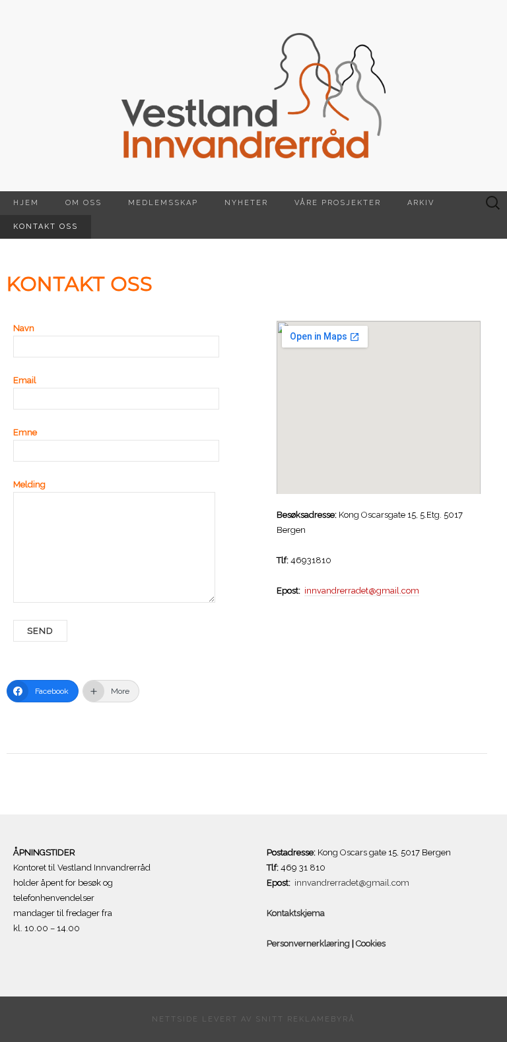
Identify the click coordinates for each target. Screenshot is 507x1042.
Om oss (83, 203)
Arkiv (420, 203)
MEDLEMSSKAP (163, 203)
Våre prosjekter (337, 203)
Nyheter (246, 203)
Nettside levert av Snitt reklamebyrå (253, 1019)
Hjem (26, 203)
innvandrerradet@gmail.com (361, 591)
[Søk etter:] (493, 203)
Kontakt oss (45, 226)
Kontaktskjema (297, 913)
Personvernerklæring (308, 943)
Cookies (370, 943)
